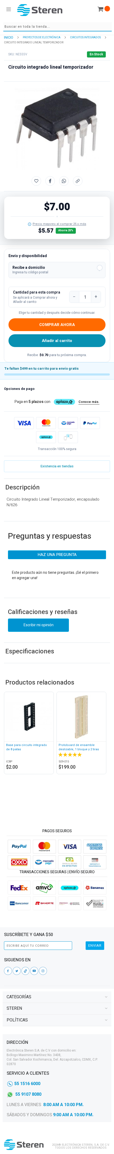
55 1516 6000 (27, 1084)
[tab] (57, 997)
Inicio (8, 37)
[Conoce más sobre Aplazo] (46, 437)
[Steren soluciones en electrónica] (39, 10)
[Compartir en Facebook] (50, 181)
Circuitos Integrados (85, 37)
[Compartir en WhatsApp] (64, 181)
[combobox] (57, 26)
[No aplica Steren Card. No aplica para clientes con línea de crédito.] (29, 224)
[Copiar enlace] (77, 181)
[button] (57, 270)
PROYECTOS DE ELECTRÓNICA (41, 37)
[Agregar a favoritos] (36, 181)
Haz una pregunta (57, 555)
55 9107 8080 (28, 1094)
